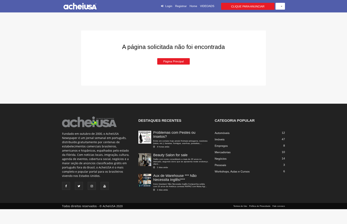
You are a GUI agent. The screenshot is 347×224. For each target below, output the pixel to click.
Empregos (221, 145)
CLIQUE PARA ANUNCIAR (247, 6)
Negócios (221, 158)
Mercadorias (223, 152)
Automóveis (222, 133)
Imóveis (220, 139)
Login (168, 6)
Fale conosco (278, 206)
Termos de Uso (240, 206)
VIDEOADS (207, 6)
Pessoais (220, 165)
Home (193, 6)
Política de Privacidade (259, 206)
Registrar (181, 6)
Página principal (173, 61)
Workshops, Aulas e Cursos (232, 171)
